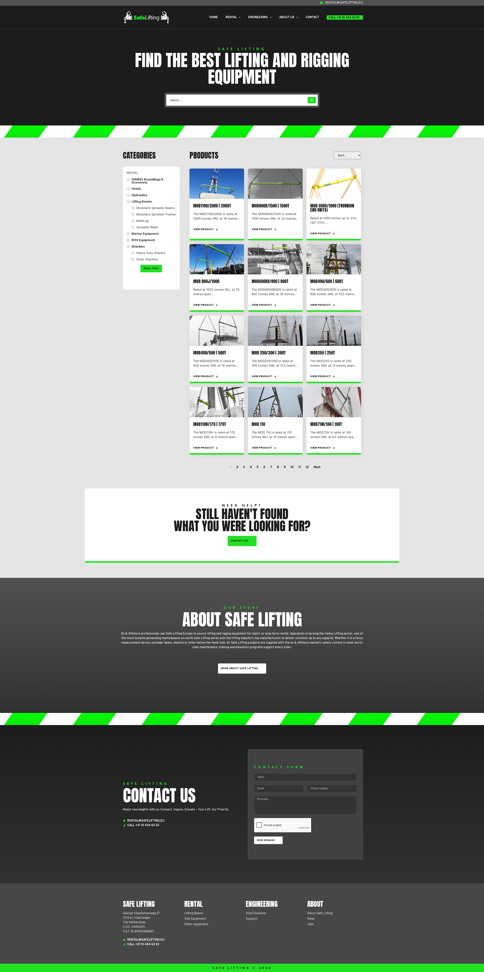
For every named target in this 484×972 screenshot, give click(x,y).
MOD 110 (258, 424)
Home (213, 17)
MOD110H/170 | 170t (209, 424)
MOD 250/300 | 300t (269, 353)
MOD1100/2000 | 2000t (212, 206)
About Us (286, 17)
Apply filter (151, 268)
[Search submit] (312, 100)
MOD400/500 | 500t (209, 353)
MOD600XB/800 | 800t (270, 281)
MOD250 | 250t (322, 353)
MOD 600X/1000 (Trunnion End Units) (332, 208)
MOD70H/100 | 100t (326, 424)
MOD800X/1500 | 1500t (270, 206)
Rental (231, 17)
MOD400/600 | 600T (326, 281)
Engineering (258, 17)
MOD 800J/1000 (206, 281)
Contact (312, 17)
